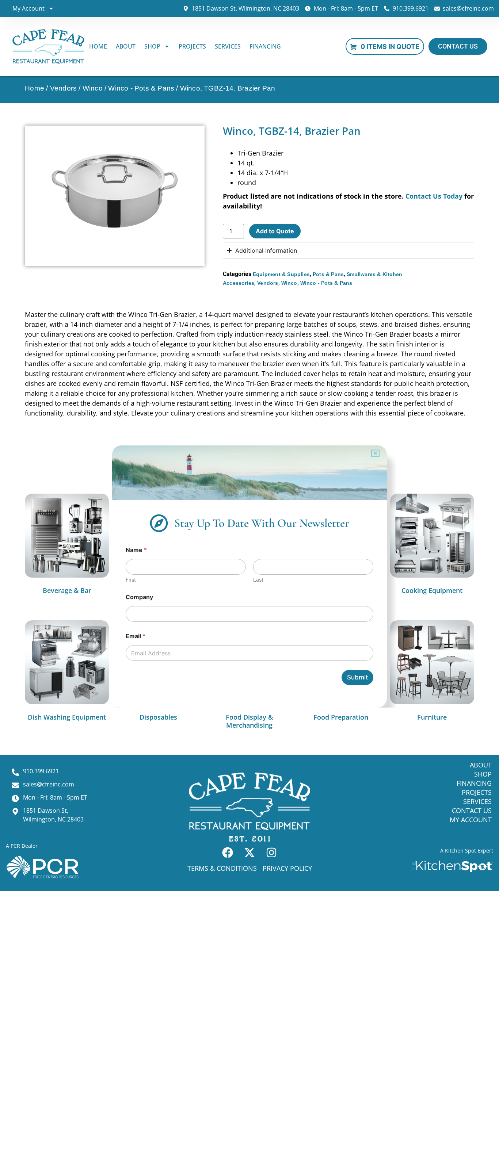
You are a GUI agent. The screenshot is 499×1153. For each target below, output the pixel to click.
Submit (357, 677)
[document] (249, 576)
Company (139, 597)
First (131, 579)
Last (258, 579)
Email (135, 636)
